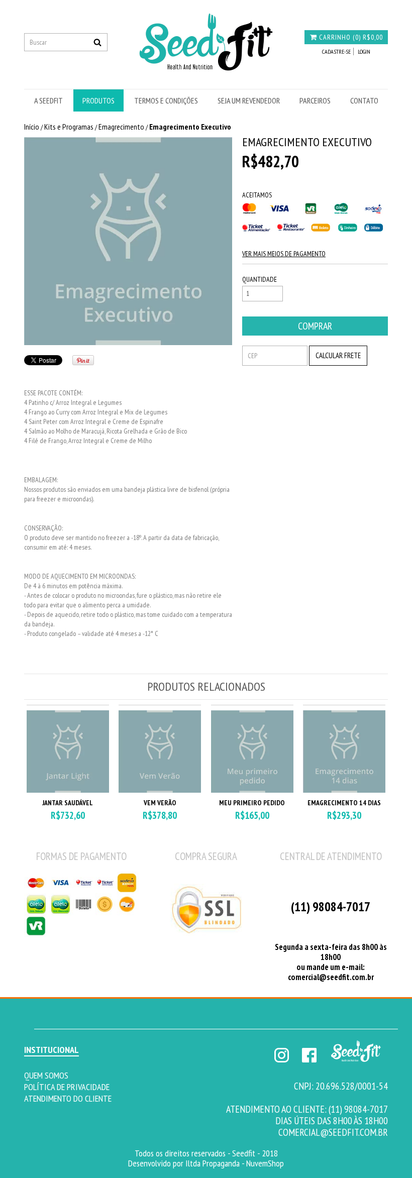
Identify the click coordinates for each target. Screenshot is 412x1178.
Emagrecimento (121, 127)
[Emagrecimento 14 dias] (344, 790)
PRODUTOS (98, 100)
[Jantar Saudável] (68, 790)
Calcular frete (338, 355)
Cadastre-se (336, 51)
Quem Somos (46, 1075)
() (351, 37)
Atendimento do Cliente (68, 1098)
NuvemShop (265, 1163)
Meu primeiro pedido (252, 802)
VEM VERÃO (160, 802)
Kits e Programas (68, 127)
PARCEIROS (315, 100)
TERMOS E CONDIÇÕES (166, 100)
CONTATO (364, 100)
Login (364, 51)
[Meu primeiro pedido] (252, 790)
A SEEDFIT (48, 100)
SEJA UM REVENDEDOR (249, 100)
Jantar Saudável (67, 802)
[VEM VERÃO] (160, 790)
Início (31, 127)
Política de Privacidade (67, 1087)
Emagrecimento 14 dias (344, 802)
